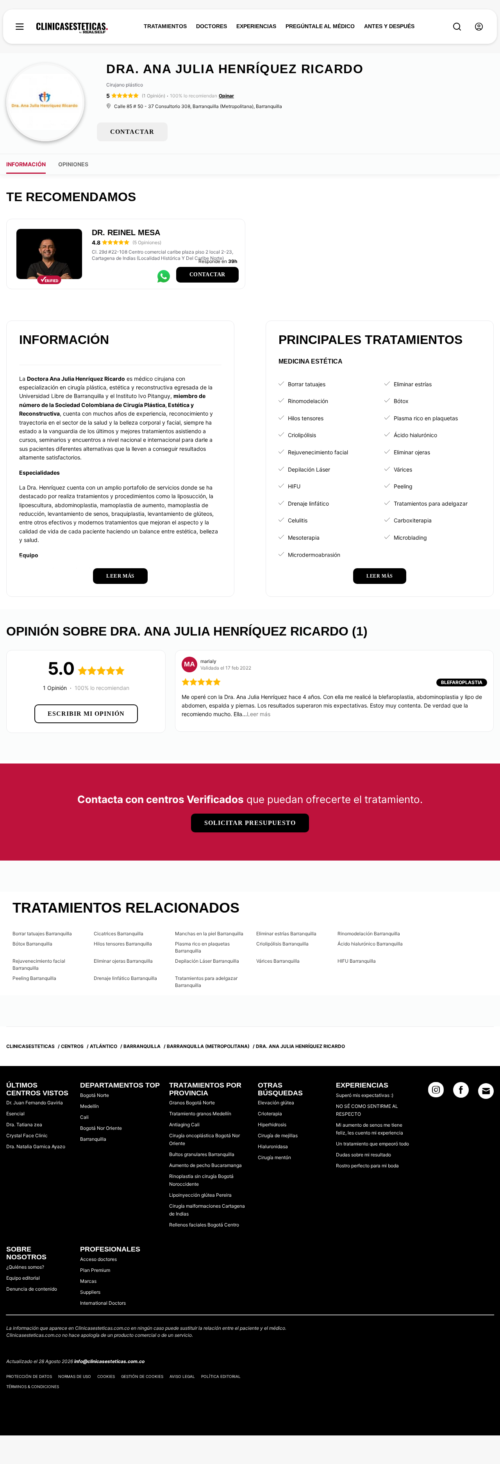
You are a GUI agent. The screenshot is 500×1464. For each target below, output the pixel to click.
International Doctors (103, 1303)
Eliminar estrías (413, 384)
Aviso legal (182, 1376)
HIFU (294, 486)
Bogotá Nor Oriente (101, 1128)
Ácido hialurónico (415, 435)
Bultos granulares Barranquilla (201, 1154)
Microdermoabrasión (314, 554)
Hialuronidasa (273, 1146)
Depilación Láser (309, 469)
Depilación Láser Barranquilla (207, 961)
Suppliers (90, 1292)
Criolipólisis (302, 435)
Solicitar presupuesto (250, 822)
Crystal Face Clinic (27, 1135)
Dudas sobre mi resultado (363, 1155)
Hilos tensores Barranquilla (123, 944)
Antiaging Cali (184, 1124)
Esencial (15, 1113)
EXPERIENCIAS (256, 26)
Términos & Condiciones (32, 1386)
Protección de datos (29, 1376)
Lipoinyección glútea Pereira (200, 1195)
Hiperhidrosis (272, 1124)
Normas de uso (74, 1376)
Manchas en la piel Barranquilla (209, 933)
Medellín (89, 1106)
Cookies (106, 1376)
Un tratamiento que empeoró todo (372, 1144)
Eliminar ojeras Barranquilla (123, 961)
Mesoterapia (304, 537)
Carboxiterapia (413, 520)
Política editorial (221, 1376)
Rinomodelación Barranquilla (369, 933)
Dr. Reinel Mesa (126, 232)
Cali (84, 1117)
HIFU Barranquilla (357, 961)
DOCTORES (211, 26)
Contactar (207, 274)
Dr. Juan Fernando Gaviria (34, 1103)
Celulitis (297, 520)
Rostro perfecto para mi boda (367, 1166)
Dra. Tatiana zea (24, 1124)
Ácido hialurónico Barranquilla (370, 944)
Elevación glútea (276, 1103)
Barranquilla (93, 1139)
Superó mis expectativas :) (364, 1095)
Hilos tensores (305, 418)
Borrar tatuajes (306, 384)
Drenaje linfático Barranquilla (125, 978)
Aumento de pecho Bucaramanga (205, 1165)
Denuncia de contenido (31, 1289)
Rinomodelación (308, 401)
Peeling (403, 486)
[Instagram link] (436, 1092)
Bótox (401, 401)
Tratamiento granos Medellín (200, 1113)
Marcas (88, 1281)
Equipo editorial (23, 1278)
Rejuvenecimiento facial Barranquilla (38, 964)
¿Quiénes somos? (25, 1267)
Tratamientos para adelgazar (431, 503)
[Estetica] (72, 28)
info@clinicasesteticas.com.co (109, 1361)
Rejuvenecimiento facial (318, 452)
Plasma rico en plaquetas (426, 418)
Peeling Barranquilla (34, 978)
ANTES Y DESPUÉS (389, 26)
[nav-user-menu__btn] (479, 26)
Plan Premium (95, 1270)
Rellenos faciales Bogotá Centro (204, 1225)
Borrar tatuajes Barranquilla (42, 933)
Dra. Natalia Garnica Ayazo (35, 1146)
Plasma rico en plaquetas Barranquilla (202, 947)
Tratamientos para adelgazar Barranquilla (206, 981)
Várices (403, 469)
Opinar (226, 96)
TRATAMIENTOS (165, 26)
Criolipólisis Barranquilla (282, 944)
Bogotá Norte (94, 1095)
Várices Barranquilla (278, 961)
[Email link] (486, 1091)
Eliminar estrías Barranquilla (286, 933)
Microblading (410, 537)
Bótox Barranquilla (32, 944)
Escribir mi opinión (86, 713)
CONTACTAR (132, 131)
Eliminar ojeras (412, 452)
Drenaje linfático (308, 503)
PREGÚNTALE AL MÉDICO (320, 26)
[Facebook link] (461, 1092)
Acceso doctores (98, 1259)
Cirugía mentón (274, 1157)
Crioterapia (270, 1113)
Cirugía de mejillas (278, 1135)
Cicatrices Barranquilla (118, 933)
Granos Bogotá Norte (192, 1103)
